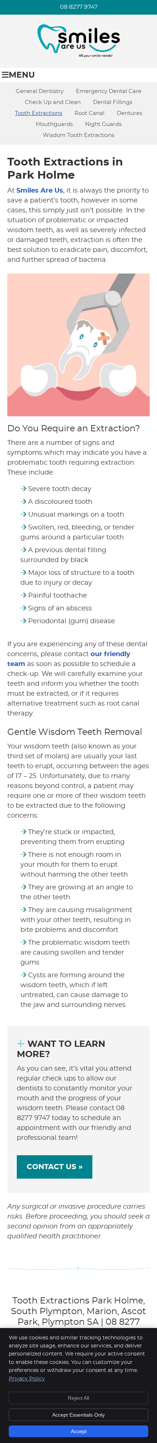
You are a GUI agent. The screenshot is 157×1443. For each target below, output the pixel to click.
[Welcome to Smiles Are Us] (78, 57)
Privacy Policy (27, 1378)
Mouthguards (54, 124)
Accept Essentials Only (78, 1415)
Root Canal (89, 113)
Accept (79, 1431)
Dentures (129, 113)
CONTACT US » (55, 1167)
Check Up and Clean (53, 102)
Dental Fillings (112, 102)
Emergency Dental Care (108, 91)
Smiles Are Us (39, 190)
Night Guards (103, 124)
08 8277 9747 (78, 7)
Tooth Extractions (38, 113)
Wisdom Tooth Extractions (78, 135)
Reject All (78, 1398)
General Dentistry (40, 91)
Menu (22, 75)
